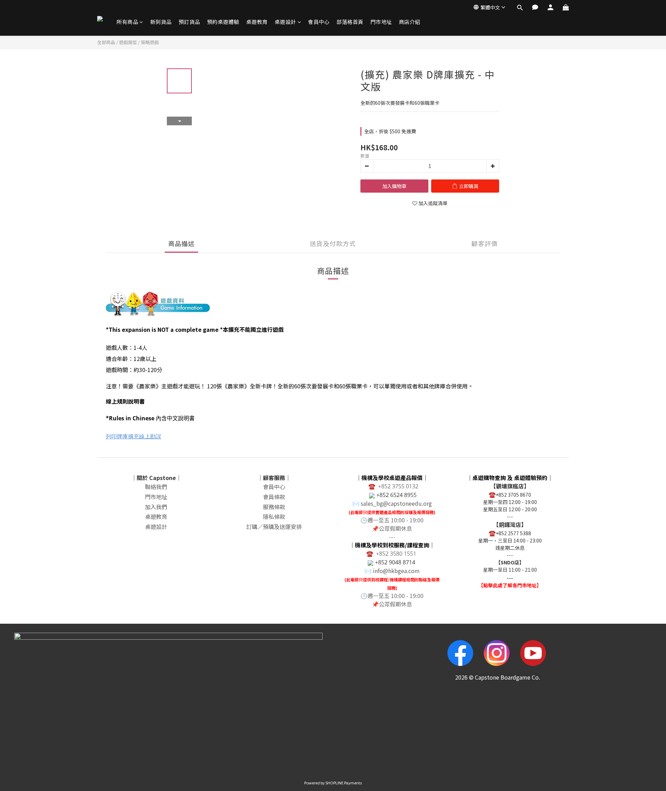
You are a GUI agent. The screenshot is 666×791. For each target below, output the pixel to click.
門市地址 (381, 21)
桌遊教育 (257, 21)
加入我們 (156, 507)
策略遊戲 (150, 42)
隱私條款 (274, 516)
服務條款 (274, 507)
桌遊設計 (285, 21)
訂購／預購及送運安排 (274, 526)
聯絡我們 (156, 486)
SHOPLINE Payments (343, 782)
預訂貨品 (189, 21)
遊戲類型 (128, 42)
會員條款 (274, 497)
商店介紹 (409, 21)
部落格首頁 (350, 21)
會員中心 (319, 21)
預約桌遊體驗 (223, 21)
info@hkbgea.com (396, 570)
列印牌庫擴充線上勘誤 (133, 436)
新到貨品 (161, 21)
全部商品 (106, 42)
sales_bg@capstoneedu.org (396, 503)
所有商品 (127, 21)
